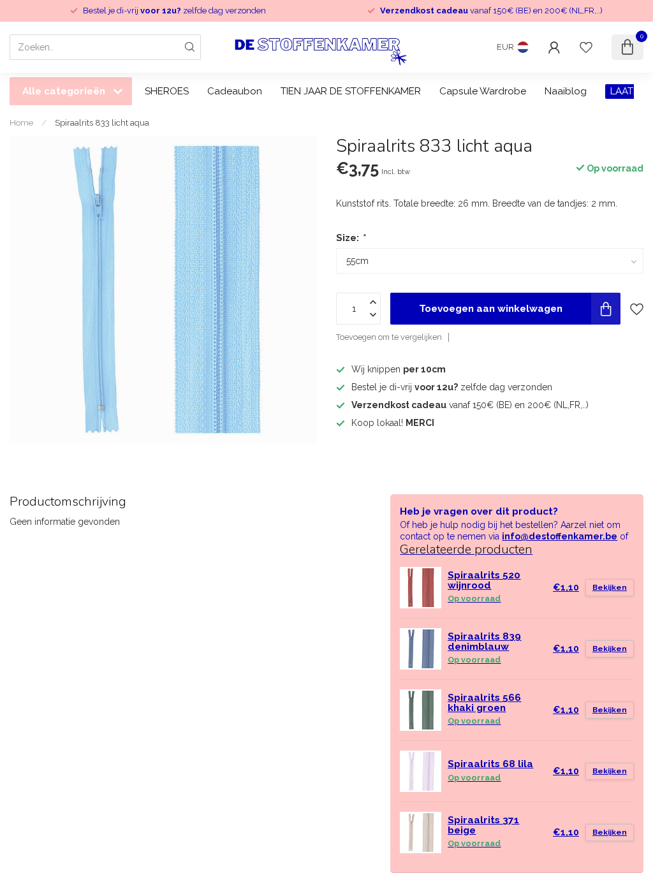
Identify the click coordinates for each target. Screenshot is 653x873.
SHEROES (167, 91)
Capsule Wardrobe (482, 91)
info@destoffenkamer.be (559, 536)
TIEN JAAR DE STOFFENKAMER (351, 91)
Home (21, 122)
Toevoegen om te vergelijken (389, 337)
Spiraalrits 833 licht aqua (102, 122)
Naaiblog (566, 91)
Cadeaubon (234, 91)
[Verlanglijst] (586, 47)
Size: (350, 238)
